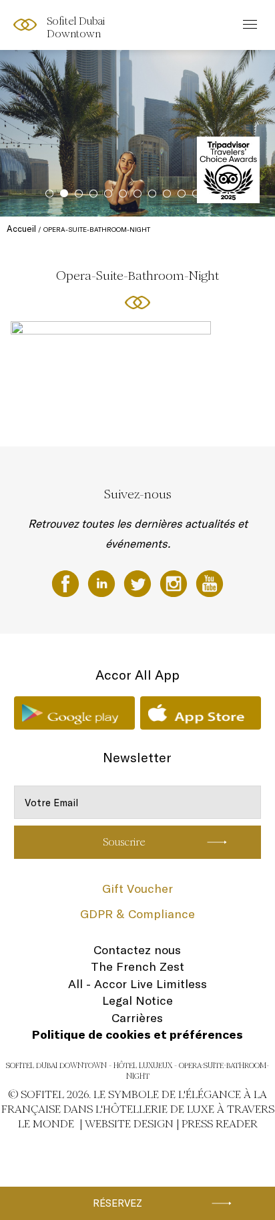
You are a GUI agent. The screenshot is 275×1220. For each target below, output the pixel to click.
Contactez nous (137, 949)
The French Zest (137, 966)
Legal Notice (137, 1000)
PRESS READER (220, 1124)
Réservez (117, 1203)
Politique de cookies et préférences (137, 1034)
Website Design (129, 1124)
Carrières (137, 1017)
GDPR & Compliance (137, 913)
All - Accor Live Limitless (137, 983)
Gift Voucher (137, 888)
